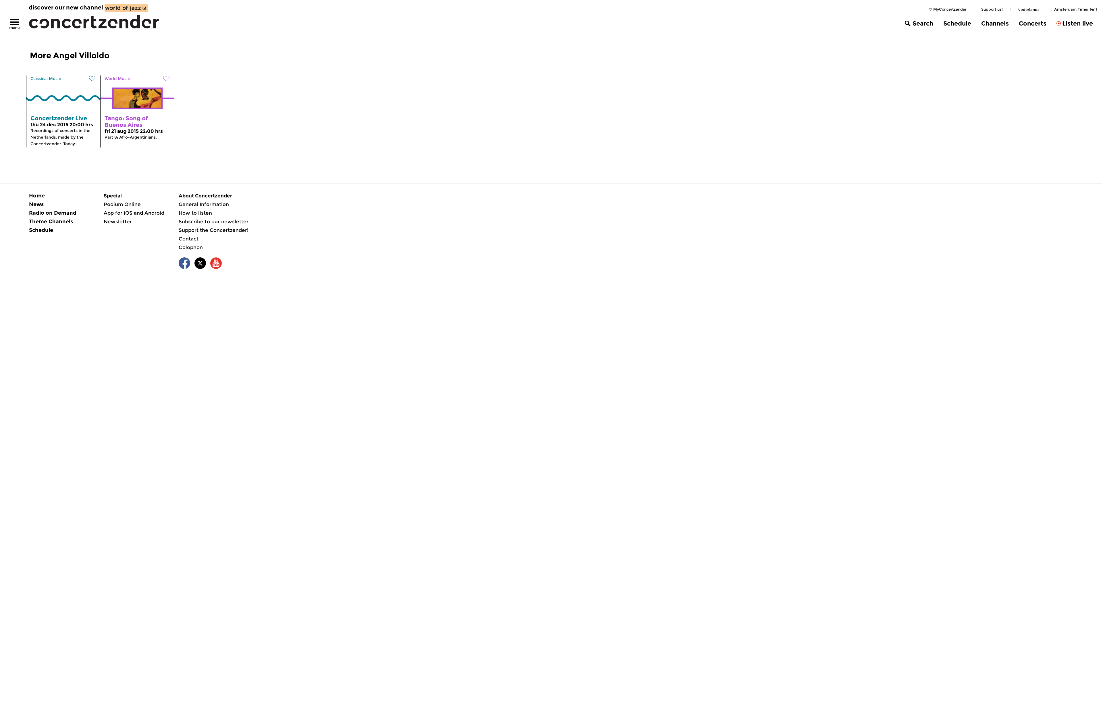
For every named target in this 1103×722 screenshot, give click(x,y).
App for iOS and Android (134, 213)
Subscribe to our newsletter (213, 221)
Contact (188, 239)
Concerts (1032, 23)
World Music (117, 78)
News (36, 204)
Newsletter (118, 221)
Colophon (191, 247)
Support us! (992, 9)
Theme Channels (51, 221)
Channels (995, 23)
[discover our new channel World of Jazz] (126, 8)
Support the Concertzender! (213, 230)
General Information (204, 204)
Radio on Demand (52, 213)
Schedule (957, 23)
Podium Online (122, 204)
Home (37, 196)
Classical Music (45, 78)
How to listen (195, 213)
